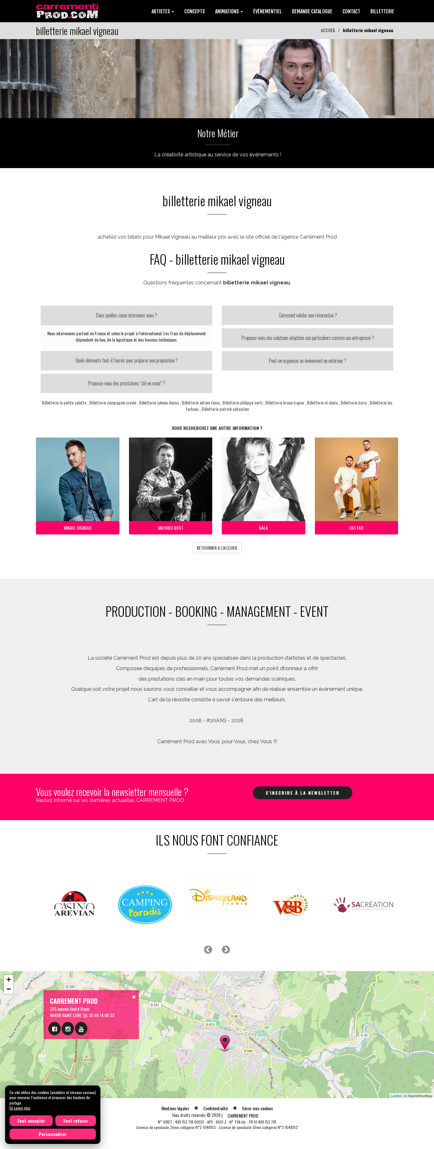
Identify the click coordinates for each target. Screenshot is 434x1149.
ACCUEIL (328, 30)
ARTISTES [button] (161, 11)
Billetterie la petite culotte (64, 402)
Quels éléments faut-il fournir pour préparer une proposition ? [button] (126, 360)
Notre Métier (218, 133)
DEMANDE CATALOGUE (312, 11)
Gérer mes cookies (257, 1108)
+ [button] (9, 979)
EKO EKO (356, 527)
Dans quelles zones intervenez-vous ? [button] (126, 315)
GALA (263, 527)
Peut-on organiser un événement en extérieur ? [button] (307, 360)
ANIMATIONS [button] (227, 11)
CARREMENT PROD (242, 1115)
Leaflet (396, 1095)
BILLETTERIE (382, 11)
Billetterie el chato (322, 402)
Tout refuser (75, 1120)
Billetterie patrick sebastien (225, 408)
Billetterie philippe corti (242, 402)
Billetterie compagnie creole (112, 402)
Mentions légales (175, 1108)
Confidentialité (215, 1108)
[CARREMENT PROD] (68, 10)
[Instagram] (68, 1028)
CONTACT (351, 11)
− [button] (9, 989)
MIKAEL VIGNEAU (78, 527)
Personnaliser (53, 1134)
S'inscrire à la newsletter (303, 792)
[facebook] (54, 1028)
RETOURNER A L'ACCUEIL (217, 547)
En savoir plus (20, 1108)
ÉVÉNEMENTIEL (267, 11)
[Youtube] (81, 1028)
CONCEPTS (194, 11)
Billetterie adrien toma (201, 402)
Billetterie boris (354, 402)
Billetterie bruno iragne (284, 402)
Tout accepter (31, 1120)
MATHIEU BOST (170, 527)
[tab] (126, 315)
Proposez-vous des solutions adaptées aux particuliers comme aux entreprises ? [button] (307, 338)
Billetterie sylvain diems (159, 402)
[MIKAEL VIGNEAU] (217, 78)
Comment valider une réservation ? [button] (308, 315)
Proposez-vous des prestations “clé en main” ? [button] (126, 383)
